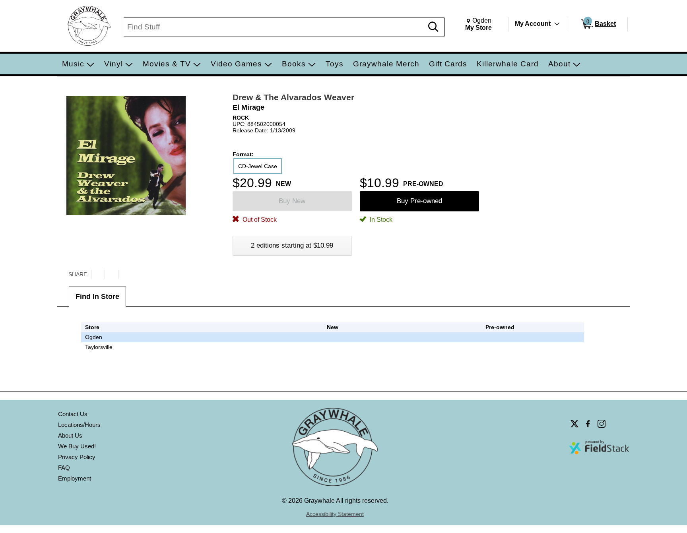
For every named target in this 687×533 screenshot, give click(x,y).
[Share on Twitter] (98, 274)
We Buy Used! (77, 446)
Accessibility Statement (335, 514)
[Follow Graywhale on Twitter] (574, 424)
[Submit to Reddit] (125, 274)
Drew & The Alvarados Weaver (293, 97)
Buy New (292, 201)
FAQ (64, 467)
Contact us (72, 414)
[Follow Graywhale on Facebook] (588, 424)
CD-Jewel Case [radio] (257, 166)
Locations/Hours (79, 424)
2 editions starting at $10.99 (292, 245)
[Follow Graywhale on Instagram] (601, 424)
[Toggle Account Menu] (557, 24)
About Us (70, 435)
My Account (533, 23)
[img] (500, 337)
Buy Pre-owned (419, 201)
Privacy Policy (76, 457)
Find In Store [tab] (97, 296)
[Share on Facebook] (111, 274)
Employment (74, 478)
